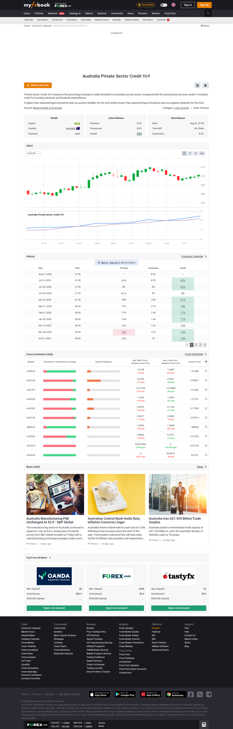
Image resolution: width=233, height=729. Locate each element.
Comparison (125, 672)
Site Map (50, 694)
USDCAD (77, 726)
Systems (101, 13)
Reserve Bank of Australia (47, 107)
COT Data (26, 661)
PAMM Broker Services (97, 650)
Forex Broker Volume (129, 639)
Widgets (156, 628)
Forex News (27, 653)
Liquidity (25, 664)
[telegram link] (209, 694)
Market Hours (102, 19)
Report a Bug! (191, 639)
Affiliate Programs (95, 646)
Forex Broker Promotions (131, 642)
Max (202, 153)
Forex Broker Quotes (129, 632)
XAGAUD (31, 455)
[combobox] (33, 153)
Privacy (36, 694)
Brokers (156, 13)
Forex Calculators (30, 668)
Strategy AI (75, 13)
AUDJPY (31, 390)
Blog (187, 646)
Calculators (42, 19)
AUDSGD (31, 436)
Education (148, 19)
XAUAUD (31, 445)
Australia (70, 128)
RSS (154, 639)
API (153, 635)
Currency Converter (30, 678)
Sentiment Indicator (63, 653)
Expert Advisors (94, 661)
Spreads (116, 19)
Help (187, 632)
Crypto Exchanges (95, 664)
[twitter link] (200, 694)
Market (89, 13)
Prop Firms (170, 13)
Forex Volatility (28, 646)
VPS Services (93, 635)
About (188, 642)
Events (101, 723)
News (131, 13)
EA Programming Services (99, 642)
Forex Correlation (29, 650)
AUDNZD (31, 399)
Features (156, 632)
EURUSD (55, 722)
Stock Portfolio (159, 642)
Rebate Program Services (99, 653)
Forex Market (27, 642)
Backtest (56, 13)
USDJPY (55, 726)
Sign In (188, 4)
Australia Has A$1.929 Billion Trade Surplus (175, 520)
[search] (210, 13)
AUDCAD (31, 380)
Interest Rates (132, 19)
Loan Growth (181, 107)
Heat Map (86, 19)
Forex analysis (28, 657)
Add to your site (40, 85)
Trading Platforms (96, 657)
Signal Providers (95, 639)
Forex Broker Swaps (129, 635)
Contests (163, 19)
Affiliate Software (160, 646)
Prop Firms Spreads (129, 665)
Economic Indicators (31, 675)
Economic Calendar (31, 628)
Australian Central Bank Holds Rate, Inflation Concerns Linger (114, 520)
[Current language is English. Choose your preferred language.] (173, 5)
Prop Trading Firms (96, 632)
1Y (184, 153)
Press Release (126, 646)
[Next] (205, 345)
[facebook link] (190, 694)
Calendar (28, 19)
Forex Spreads (126, 628)
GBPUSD (77, 722)
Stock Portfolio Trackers (98, 671)
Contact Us (190, 635)
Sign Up (204, 4)
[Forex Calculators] (204, 724)
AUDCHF (31, 417)
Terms (24, 694)
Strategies (59, 639)
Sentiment (57, 19)
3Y (190, 153)
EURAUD (31, 371)
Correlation (71, 19)
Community (117, 13)
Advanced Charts (160, 650)
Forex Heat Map (29, 671)
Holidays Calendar (30, 639)
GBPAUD (31, 427)
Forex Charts (60, 646)
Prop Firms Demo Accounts (132, 669)
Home (27, 13)
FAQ (187, 628)
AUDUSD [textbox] (31, 153)
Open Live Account (54, 608)
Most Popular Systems (65, 635)
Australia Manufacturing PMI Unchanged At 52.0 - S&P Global (49, 520)
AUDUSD (31, 408)
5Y (195, 153)
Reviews (142, 13)
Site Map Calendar (69, 694)
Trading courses (94, 668)
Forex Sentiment (62, 650)
